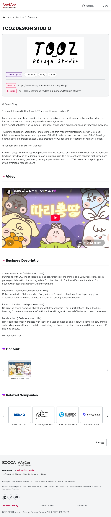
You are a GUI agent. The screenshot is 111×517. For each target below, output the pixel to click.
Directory (19, 17)
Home (8, 17)
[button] (106, 416)
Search (90, 5)
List (98, 442)
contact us (82, 505)
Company (32, 17)
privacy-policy (10, 505)
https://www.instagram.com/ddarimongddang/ (43, 85)
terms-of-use (47, 505)
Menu (105, 5)
